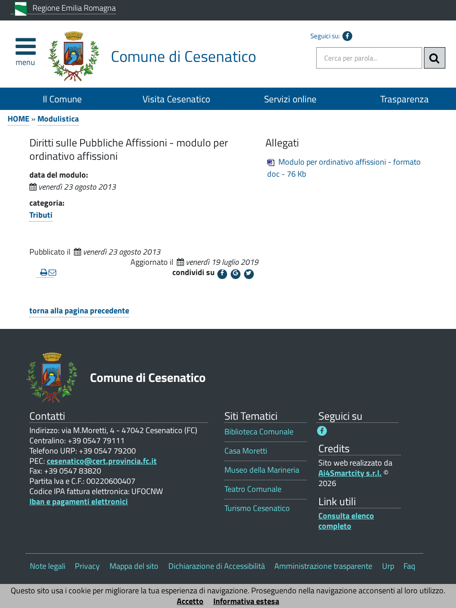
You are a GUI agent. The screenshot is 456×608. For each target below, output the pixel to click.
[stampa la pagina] (41, 273)
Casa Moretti (245, 450)
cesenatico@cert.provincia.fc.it (102, 461)
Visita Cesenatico (176, 99)
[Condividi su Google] (235, 274)
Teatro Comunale (252, 489)
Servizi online (290, 99)
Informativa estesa (246, 601)
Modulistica (58, 119)
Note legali (47, 566)
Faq (409, 566)
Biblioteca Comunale (258, 431)
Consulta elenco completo (346, 521)
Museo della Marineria (261, 469)
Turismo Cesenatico (257, 508)
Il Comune (62, 99)
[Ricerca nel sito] (434, 58)
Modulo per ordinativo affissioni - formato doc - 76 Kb (344, 168)
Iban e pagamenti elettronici (78, 501)
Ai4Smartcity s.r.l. (350, 473)
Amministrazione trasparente (323, 566)
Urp (388, 566)
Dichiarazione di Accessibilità (216, 566)
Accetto (190, 601)
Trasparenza (404, 99)
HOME (18, 119)
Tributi (41, 215)
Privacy (87, 566)
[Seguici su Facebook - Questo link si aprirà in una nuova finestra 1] (322, 431)
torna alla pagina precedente (79, 310)
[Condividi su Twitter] (249, 274)
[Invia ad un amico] (49, 273)
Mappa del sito (134, 566)
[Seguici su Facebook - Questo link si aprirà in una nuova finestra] (347, 36)
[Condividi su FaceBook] (222, 274)
